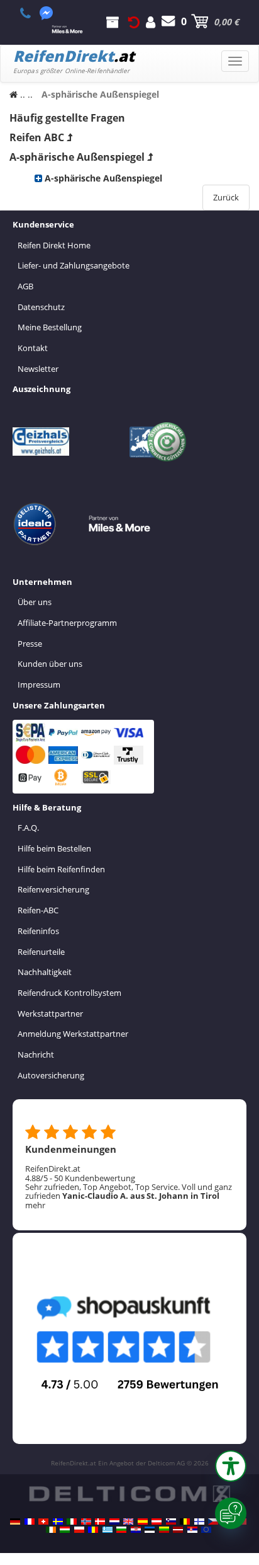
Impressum (39, 684)
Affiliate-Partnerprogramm (67, 622)
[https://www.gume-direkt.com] (171, 1521)
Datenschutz (41, 307)
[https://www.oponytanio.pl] (79, 1530)
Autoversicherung (51, 1075)
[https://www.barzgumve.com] (121, 1530)
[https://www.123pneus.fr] (30, 1521)
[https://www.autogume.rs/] (192, 1530)
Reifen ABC (36, 137)
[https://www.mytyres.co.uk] (128, 1521)
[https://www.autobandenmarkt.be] (185, 1521)
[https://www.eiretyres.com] (51, 1530)
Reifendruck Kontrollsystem (69, 992)
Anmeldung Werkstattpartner (73, 1033)
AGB (25, 286)
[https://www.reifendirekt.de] (15, 1521)
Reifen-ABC (38, 910)
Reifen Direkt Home (54, 245)
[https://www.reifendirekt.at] (157, 1521)
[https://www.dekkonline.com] (86, 1521)
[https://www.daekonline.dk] (100, 1521)
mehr (35, 1205)
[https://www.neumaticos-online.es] (143, 1521)
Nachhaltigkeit (45, 972)
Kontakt (33, 348)
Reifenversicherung (53, 889)
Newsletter (38, 368)
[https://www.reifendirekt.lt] (164, 1530)
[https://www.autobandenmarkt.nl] (114, 1521)
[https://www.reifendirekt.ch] (43, 1521)
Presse (30, 643)
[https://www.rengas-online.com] (199, 1521)
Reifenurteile (41, 951)
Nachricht (36, 1054)
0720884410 (32, 13)
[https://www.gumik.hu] (65, 1530)
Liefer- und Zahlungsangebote (74, 265)
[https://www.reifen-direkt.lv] (178, 1530)
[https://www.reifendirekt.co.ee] (150, 1530)
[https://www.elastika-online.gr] (107, 1530)
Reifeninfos (38, 931)
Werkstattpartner (50, 1013)
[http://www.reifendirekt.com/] (206, 1530)
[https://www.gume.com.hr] (136, 1530)
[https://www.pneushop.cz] (213, 1521)
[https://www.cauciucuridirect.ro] (93, 1530)
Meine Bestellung (50, 327)
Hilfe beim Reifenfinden (61, 869)
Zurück (226, 197)
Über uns (35, 602)
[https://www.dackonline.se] (58, 1521)
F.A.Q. (28, 827)
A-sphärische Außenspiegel (77, 157)
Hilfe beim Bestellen (54, 848)
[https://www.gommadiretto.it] (72, 1521)
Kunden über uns (50, 663)
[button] (230, 1466)
